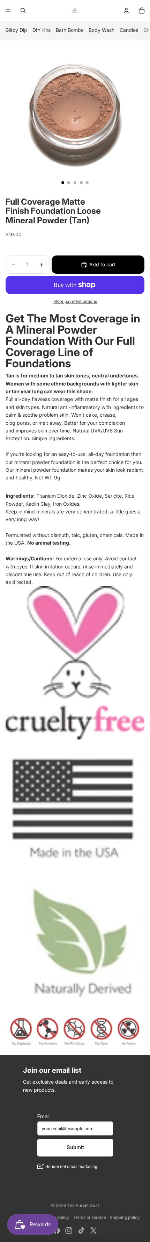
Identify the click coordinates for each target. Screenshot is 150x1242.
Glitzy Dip (16, 30)
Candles (129, 30)
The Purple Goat (83, 1205)
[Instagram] (69, 1230)
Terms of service (89, 1217)
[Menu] (8, 10)
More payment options (75, 301)
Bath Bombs (69, 30)
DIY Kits (41, 30)
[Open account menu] (126, 10)
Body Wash (101, 30)
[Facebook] (56, 1230)
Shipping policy (125, 1217)
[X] (93, 1230)
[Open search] (23, 10)
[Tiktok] (81, 1230)
